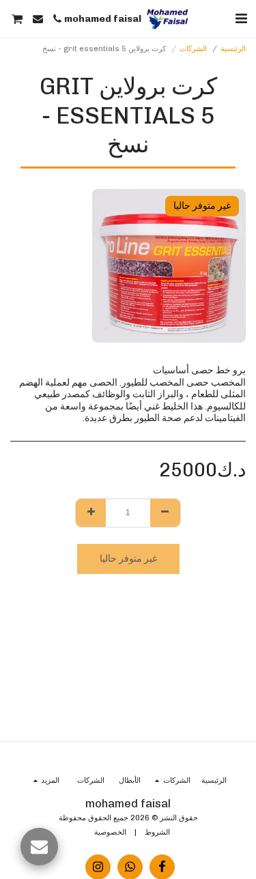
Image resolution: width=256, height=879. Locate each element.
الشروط (157, 832)
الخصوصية (110, 832)
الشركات (193, 48)
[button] (241, 18)
